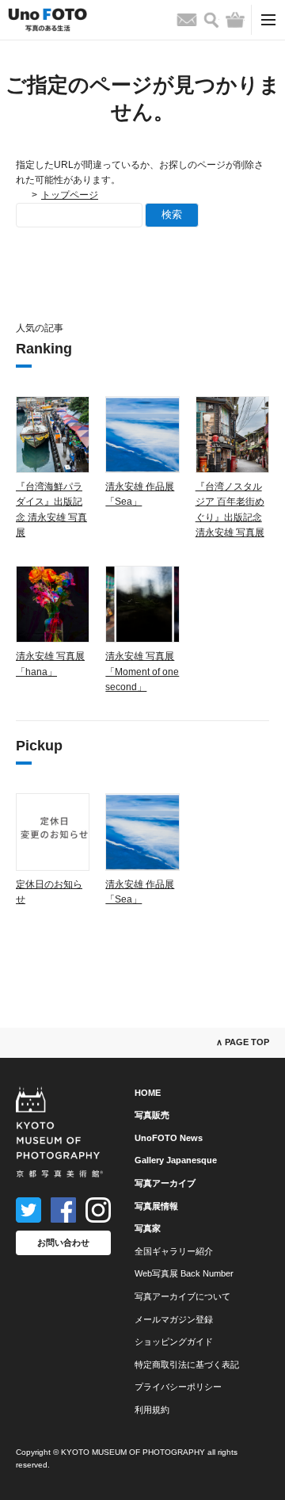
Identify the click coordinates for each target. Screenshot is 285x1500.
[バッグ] (235, 20)
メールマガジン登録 (174, 1319)
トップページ (69, 194)
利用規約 (152, 1409)
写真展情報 (156, 1206)
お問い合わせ (63, 1242)
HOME (148, 1092)
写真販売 (152, 1115)
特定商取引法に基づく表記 (187, 1364)
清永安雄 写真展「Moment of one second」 (142, 671)
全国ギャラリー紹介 (174, 1251)
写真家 (148, 1228)
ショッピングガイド (174, 1341)
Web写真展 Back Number (184, 1273)
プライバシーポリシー (178, 1386)
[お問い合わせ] (187, 19)
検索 (172, 214)
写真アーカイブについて (182, 1296)
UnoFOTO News (169, 1138)
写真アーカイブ (165, 1183)
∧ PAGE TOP (242, 1042)
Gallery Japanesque (176, 1160)
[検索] (211, 20)
